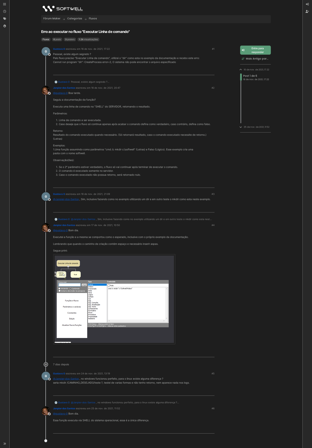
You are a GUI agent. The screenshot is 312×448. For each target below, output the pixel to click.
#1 (213, 48)
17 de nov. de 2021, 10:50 (105, 225)
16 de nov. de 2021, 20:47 (105, 87)
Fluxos (46, 39)
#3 (213, 194)
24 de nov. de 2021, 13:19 (95, 373)
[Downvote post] (212, 70)
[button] (4, 444)
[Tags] (4, 19)
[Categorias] (4, 4)
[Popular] (4, 26)
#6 (213, 408)
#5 (213, 373)
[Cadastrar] (307, 11)
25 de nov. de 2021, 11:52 (105, 408)
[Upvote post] (199, 70)
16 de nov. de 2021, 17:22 (95, 48)
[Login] (307, 4)
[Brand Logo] (63, 8)
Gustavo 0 (59, 48)
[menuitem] (307, 4)
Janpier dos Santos (64, 87)
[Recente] (4, 11)
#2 (213, 87)
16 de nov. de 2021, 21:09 (95, 194)
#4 (213, 225)
